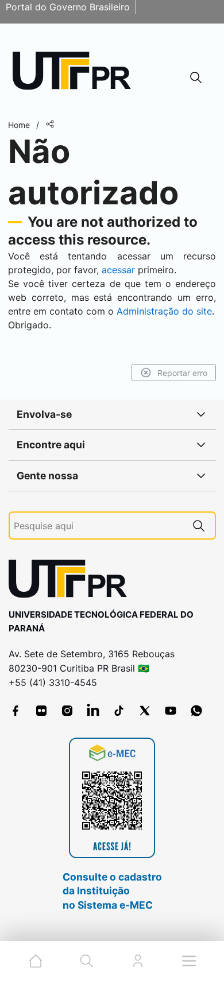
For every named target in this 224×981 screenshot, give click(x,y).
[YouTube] (170, 711)
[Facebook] (15, 711)
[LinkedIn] (93, 711)
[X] (145, 711)
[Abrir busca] (196, 77)
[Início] (76, 73)
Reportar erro (182, 373)
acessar (118, 270)
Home (19, 125)
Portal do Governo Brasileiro (68, 7)
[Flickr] (41, 711)
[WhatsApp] (196, 711)
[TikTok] (119, 711)
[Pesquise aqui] (199, 525)
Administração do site (164, 311)
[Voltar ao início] (72, 581)
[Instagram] (67, 711)
